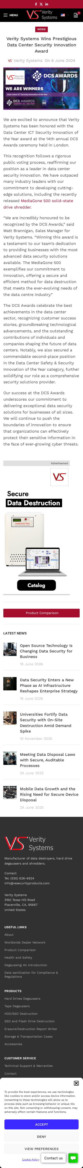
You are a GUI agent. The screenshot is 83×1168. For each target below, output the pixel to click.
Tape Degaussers (17, 1006)
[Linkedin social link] (46, 4)
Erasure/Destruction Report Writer (30, 1029)
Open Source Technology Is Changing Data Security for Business (46, 651)
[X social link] (41, 4)
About (9, 934)
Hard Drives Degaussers (22, 998)
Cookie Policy (30, 1159)
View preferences (42, 1149)
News (41, 29)
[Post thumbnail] (10, 655)
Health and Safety (18, 957)
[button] (76, 1083)
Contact (10, 1073)
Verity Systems (28, 60)
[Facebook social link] (36, 4)
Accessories (13, 1044)
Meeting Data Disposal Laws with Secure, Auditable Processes (47, 760)
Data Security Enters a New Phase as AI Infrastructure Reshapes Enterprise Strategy (49, 685)
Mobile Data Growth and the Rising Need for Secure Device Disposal (49, 794)
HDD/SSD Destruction (21, 1013)
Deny (41, 1137)
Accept (41, 1125)
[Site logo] (41, 14)
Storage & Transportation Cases (28, 1036)
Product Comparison (20, 950)
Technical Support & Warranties (28, 1066)
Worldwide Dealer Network (24, 942)
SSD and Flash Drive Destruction (29, 1021)
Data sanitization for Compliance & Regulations (31, 974)
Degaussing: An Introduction (25, 965)
